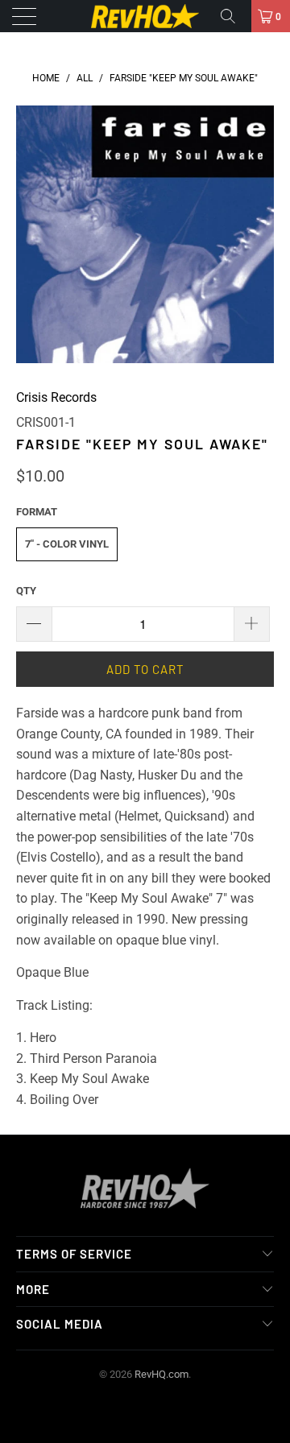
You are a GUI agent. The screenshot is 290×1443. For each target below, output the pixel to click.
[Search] (233, 16)
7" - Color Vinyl (67, 544)
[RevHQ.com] (145, 16)
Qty (26, 591)
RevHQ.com (161, 1374)
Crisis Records (56, 397)
